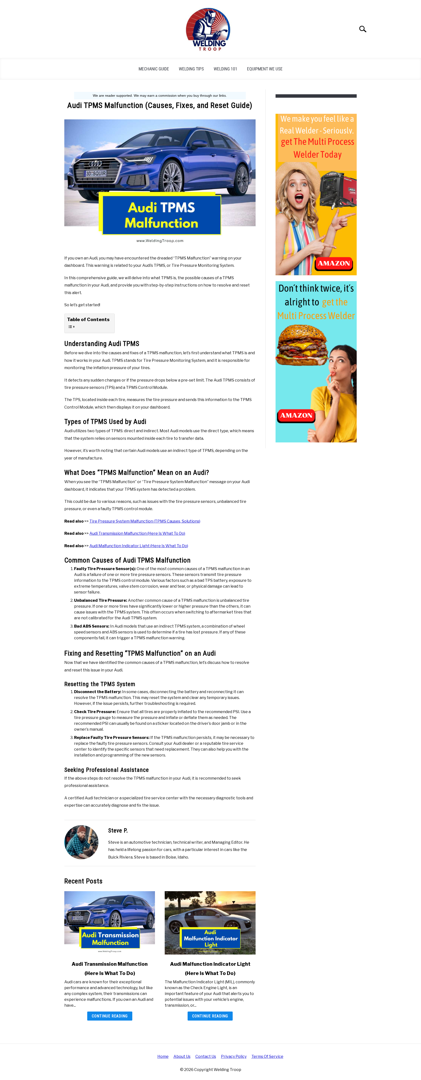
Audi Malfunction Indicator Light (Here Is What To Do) (138, 546)
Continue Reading (110, 1016)
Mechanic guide (154, 68)
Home (163, 1056)
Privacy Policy (234, 1056)
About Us (182, 1056)
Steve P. (118, 830)
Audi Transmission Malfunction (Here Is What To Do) (137, 533)
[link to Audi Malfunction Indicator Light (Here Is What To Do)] (210, 923)
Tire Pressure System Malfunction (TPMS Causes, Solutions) (144, 521)
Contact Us (205, 1056)
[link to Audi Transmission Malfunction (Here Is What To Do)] (109, 923)
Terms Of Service (267, 1056)
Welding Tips (191, 68)
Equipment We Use (265, 68)
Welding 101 (225, 68)
